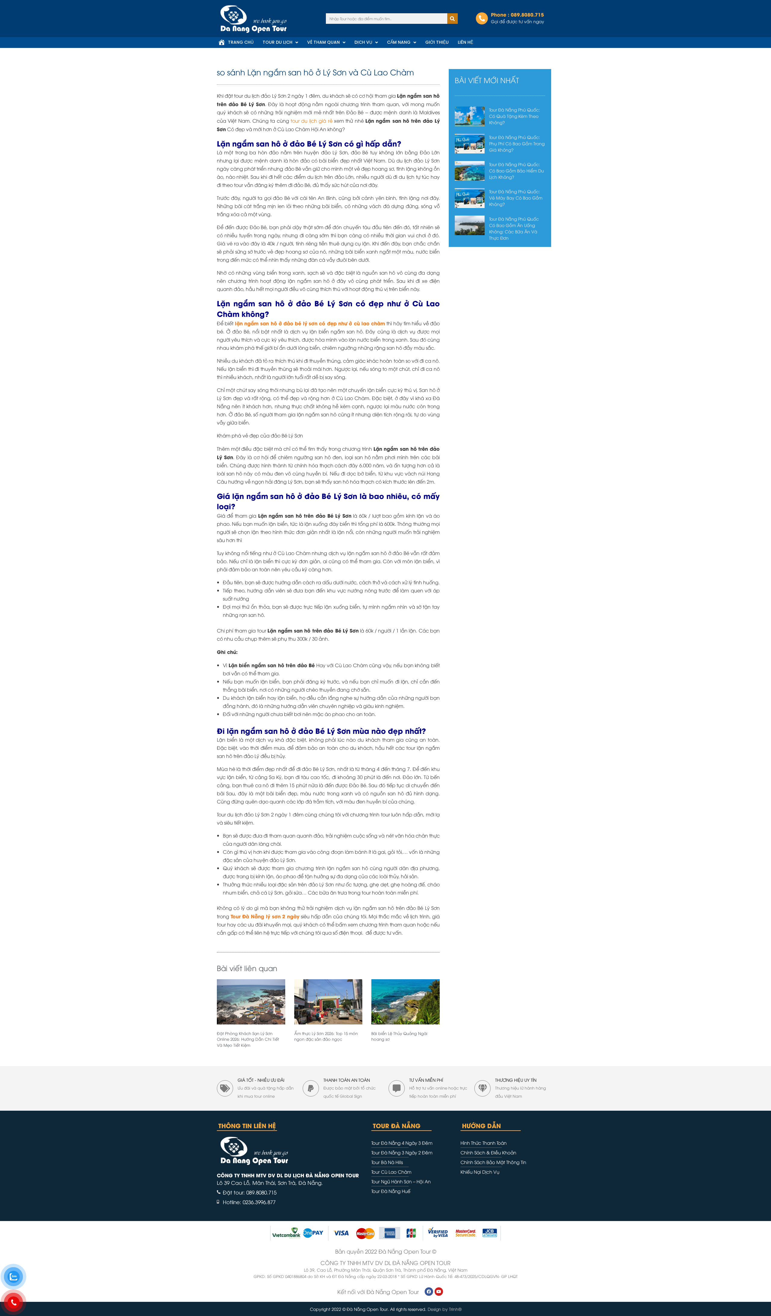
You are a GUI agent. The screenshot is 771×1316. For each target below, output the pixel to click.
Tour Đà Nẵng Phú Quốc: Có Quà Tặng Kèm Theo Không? (514, 116)
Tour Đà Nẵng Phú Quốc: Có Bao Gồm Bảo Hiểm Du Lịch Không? (516, 170)
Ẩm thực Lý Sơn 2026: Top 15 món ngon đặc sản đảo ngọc (326, 1036)
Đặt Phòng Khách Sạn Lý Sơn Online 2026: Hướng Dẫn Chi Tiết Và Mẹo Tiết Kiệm (248, 1039)
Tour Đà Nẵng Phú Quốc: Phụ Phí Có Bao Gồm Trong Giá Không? (517, 143)
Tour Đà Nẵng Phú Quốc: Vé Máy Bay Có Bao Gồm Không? (515, 197)
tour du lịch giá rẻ (311, 120)
